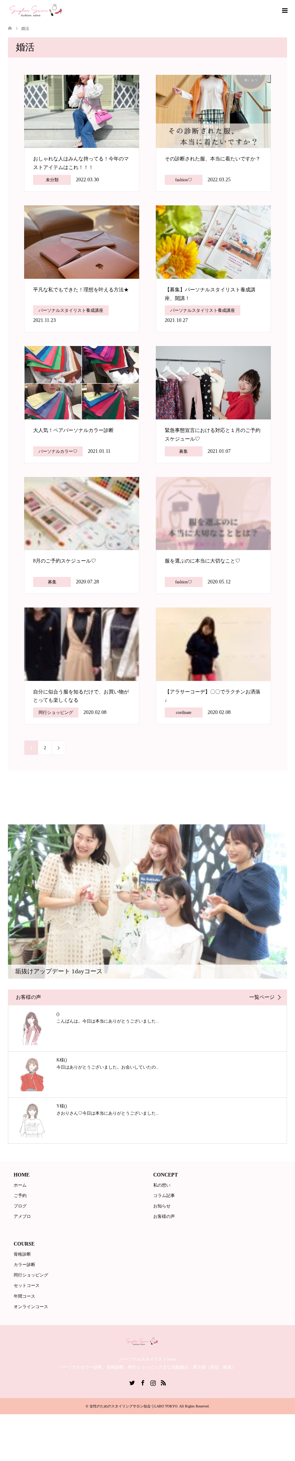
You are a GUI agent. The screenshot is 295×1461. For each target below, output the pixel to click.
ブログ (20, 1206)
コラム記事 (164, 1195)
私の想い (162, 1185)
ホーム (20, 1185)
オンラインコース (31, 1306)
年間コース (24, 1296)
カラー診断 (24, 1264)
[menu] (284, 11)
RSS (163, 1382)
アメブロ (22, 1216)
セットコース (27, 1285)
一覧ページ (261, 997)
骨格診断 (22, 1254)
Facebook (142, 1382)
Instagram (153, 1382)
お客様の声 (164, 1216)
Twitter (132, 1382)
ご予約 (20, 1195)
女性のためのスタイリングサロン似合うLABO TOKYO (133, 1406)
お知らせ (162, 1206)
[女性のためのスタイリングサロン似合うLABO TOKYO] (45, 10)
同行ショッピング (31, 1275)
